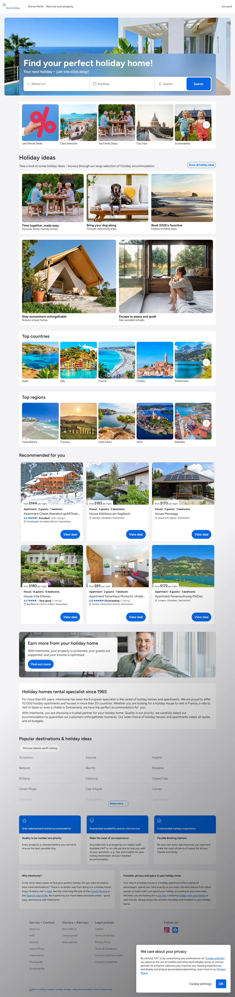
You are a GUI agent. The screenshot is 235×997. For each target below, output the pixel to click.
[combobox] (58, 83)
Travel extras (36, 955)
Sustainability (37, 968)
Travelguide (36, 962)
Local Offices (37, 948)
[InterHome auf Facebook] (175, 929)
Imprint (99, 929)
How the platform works (109, 955)
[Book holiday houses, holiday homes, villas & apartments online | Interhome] (70, 989)
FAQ (32, 935)
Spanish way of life (37, 895)
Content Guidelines (106, 962)
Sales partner (69, 942)
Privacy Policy (103, 942)
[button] (122, 83)
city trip (162, 895)
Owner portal (69, 935)
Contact (34, 942)
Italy (49, 891)
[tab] (40, 748)
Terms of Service (105, 935)
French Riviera (99, 891)
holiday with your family (192, 895)
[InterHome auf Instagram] (166, 929)
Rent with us (69, 929)
